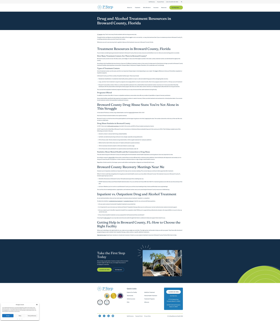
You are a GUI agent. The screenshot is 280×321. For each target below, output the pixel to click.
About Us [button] (129, 7)
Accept (8, 315)
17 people (99, 34)
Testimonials (130, 295)
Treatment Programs (149, 299)
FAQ (128, 302)
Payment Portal (160, 1)
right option (107, 217)
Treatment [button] (137, 7)
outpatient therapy (128, 201)
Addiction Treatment (149, 292)
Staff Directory (152, 1)
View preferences (32, 315)
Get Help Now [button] (175, 7)
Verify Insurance (131, 299)
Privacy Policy (147, 316)
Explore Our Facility (132, 292)
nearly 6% (131, 112)
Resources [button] (163, 7)
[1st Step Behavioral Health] (105, 7)
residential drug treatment (115, 201)
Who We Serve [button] (146, 7)
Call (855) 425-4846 (104, 269)
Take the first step (101, 235)
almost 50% (111, 157)
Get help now (118, 269)
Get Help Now (173, 295)
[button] (37, 304)
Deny (20, 315)
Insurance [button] (155, 7)
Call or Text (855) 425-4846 (172, 1)
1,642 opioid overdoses (113, 126)
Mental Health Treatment (150, 295)
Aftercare (146, 302)
